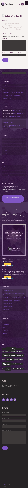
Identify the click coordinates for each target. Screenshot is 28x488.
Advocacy (5, 321)
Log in (4, 166)
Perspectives (5, 330)
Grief (4, 327)
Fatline (24, 483)
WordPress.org (6, 174)
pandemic (13, 368)
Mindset (6, 364)
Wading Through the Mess (8, 85)
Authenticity (11, 349)
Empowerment (9, 355)
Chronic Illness (6, 324)
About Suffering (6, 309)
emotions (20, 351)
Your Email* (6, 418)
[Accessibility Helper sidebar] (26, 3)
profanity (17, 368)
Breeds (18, 348)
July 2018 (5, 150)
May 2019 (5, 142)
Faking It (20, 355)
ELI (17, 351)
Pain (8, 369)
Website (20, 52)
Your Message (6, 430)
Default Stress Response (7, 98)
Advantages (4, 348)
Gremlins (3, 359)
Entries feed (5, 169)
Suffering (21, 368)
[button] (18, 4)
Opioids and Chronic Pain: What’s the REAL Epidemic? (14, 92)
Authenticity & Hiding (7, 306)
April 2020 (5, 139)
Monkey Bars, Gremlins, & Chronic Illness (11, 95)
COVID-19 (7, 351)
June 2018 (5, 153)
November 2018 (6, 147)
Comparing (21, 348)
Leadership (16, 359)
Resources (5, 333)
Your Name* (6, 412)
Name (3, 52)
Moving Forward (20, 363)
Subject (4, 424)
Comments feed (6, 171)
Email (11, 52)
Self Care (5, 336)
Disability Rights (12, 351)
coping (3, 351)
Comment (4, 38)
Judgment (10, 359)
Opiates (3, 368)
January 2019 (5, 144)
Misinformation (14, 363)
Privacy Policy (5, 457)
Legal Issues (21, 359)
